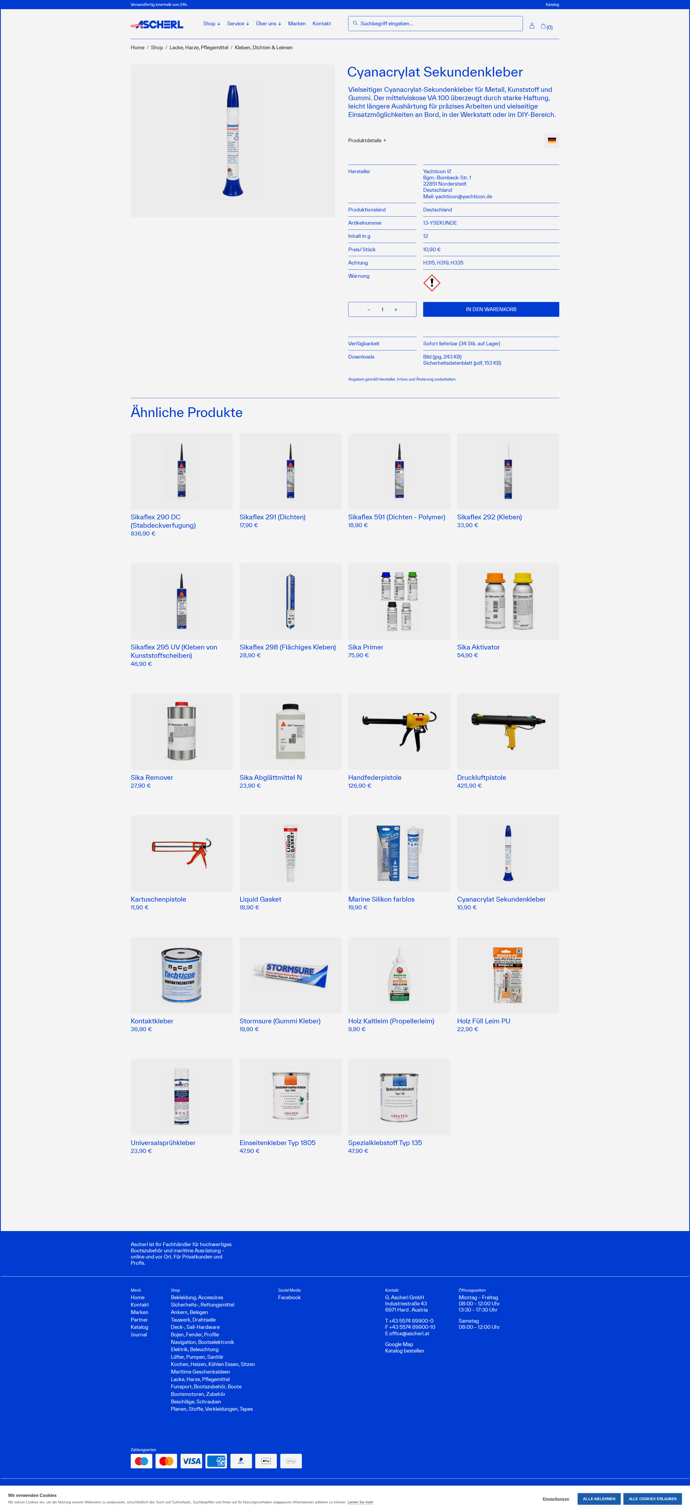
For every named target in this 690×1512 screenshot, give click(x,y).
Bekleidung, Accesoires (197, 1297)
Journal (139, 1334)
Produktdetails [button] (364, 140)
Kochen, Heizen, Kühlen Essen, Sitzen (213, 1364)
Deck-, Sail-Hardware (195, 1327)
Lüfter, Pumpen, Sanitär (197, 1357)
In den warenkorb (491, 309)
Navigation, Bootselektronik (202, 1342)
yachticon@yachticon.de (463, 196)
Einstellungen (556, 1499)
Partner (139, 1320)
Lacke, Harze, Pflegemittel (199, 47)
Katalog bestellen (404, 1351)
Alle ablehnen (599, 1499)
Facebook (289, 1297)
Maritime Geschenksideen (200, 1372)
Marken (297, 23)
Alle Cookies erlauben (653, 1499)
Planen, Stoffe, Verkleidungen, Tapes (212, 1409)
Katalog (552, 4)
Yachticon (435, 171)
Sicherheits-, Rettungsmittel (202, 1305)
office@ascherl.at (409, 1333)
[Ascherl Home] (157, 24)
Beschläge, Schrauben (196, 1402)
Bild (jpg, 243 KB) (442, 357)
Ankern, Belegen (189, 1312)
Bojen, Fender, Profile (195, 1334)
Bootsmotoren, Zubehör (198, 1394)
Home (137, 47)
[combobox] (439, 23)
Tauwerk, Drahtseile (193, 1320)
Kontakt (322, 23)
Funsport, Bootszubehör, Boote (206, 1386)
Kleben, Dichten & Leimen (264, 47)
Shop (157, 47)
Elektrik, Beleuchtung (195, 1349)
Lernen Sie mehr (360, 1502)
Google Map (399, 1344)
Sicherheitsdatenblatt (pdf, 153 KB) (462, 363)
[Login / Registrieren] (532, 26)
